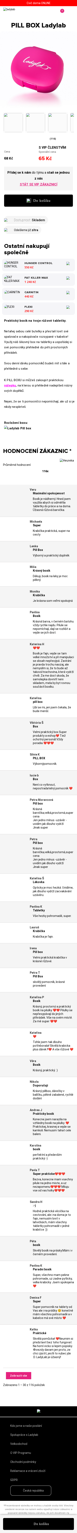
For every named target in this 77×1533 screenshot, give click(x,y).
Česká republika (33, 1490)
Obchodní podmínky (23, 1461)
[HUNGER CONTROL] (12, 264)
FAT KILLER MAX (36, 277)
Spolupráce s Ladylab (24, 1434)
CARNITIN (31, 292)
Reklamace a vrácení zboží (27, 1471)
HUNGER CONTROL (38, 263)
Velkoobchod (18, 1443)
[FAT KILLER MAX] (12, 278)
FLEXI (28, 306)
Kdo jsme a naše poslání (26, 1425)
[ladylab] (20, 13)
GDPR (14, 1480)
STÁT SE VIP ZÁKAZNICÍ (38, 184)
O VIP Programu (20, 1452)
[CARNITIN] (12, 291)
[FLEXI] (9, 306)
